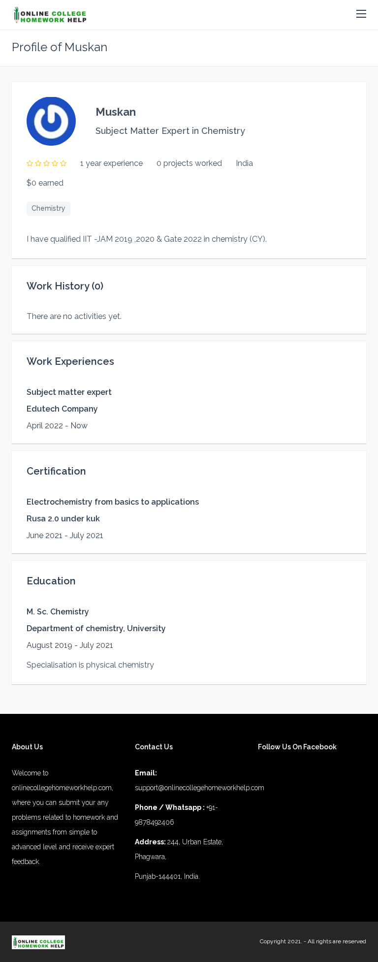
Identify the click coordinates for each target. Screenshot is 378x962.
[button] (361, 14)
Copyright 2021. (281, 941)
